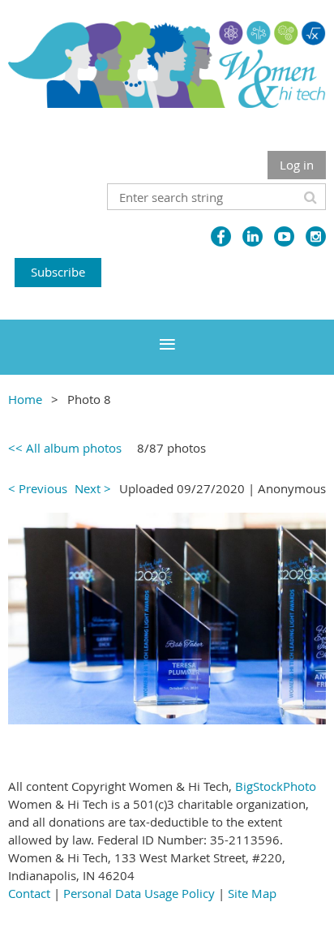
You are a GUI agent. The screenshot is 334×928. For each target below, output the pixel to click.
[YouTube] (284, 236)
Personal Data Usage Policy (139, 893)
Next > (93, 488)
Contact (29, 893)
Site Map (252, 893)
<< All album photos (65, 448)
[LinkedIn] (252, 236)
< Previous (37, 488)
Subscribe (58, 272)
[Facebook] (221, 236)
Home (25, 399)
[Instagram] (316, 236)
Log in (297, 165)
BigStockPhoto (275, 786)
